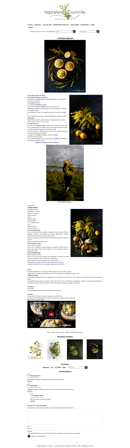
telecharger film (34, 375)
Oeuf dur (57, 332)
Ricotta (62, 332)
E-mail (29, 428)
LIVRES (92, 25)
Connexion (50, 446)
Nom (29, 426)
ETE (52, 367)
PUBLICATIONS (74, 25)
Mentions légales (41, 446)
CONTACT (30, 27)
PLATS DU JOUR (47, 25)
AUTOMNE (58, 367)
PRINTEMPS (46, 367)
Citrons (53, 332)
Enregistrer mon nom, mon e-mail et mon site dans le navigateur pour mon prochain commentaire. (54, 433)
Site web (29, 431)
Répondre (30, 381)
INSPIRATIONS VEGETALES (61, 25)
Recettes (80, 332)
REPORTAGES (85, 25)
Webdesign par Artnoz (87, 446)
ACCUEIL (30, 25)
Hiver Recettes (74, 332)
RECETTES (38, 25)
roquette (67, 332)
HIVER (64, 367)
